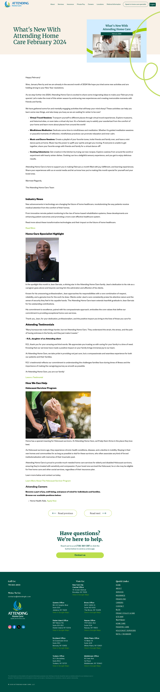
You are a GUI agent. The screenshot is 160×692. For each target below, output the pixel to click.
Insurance (70, 4)
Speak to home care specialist (135, 4)
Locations (100, 4)
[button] (53, 4)
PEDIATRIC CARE (122, 627)
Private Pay (81, 4)
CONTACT (120, 606)
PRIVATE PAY (121, 599)
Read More (30, 228)
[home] (16, 4)
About (52, 4)
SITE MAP (120, 617)
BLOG (118, 610)
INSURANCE (120, 595)
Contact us (80, 555)
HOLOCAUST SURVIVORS (126, 630)
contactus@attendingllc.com (19, 596)
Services (61, 4)
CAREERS (119, 602)
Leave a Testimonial (34, 378)
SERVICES (120, 592)
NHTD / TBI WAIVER (123, 634)
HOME (118, 585)
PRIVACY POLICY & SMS (125, 613)
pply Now (52, 501)
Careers (91, 4)
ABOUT (119, 588)
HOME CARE (120, 623)
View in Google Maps (80, 595)
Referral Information (114, 4)
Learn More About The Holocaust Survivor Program (48, 481)
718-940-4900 (14, 585)
